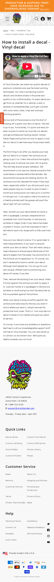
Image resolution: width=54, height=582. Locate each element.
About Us (31, 474)
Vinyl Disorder (23, 576)
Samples (10, 534)
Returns (9, 481)
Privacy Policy (33, 496)
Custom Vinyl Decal (36, 437)
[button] (37, 19)
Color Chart (11, 540)
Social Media (12, 450)
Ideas (29, 503)
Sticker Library (34, 450)
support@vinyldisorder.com (21, 408)
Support (2, 118)
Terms (8, 496)
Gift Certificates (34, 534)
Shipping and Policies (37, 481)
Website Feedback (36, 527)
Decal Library (12, 437)
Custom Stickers (13, 456)
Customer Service (14, 487)
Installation (32, 521)
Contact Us (11, 527)
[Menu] (7, 19)
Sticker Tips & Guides (16, 503)
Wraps (30, 456)
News (8, 474)
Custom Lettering (14, 443)
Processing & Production (33, 488)
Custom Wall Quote (36, 443)
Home (5, 31)
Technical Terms (13, 521)
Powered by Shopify (34, 576)
